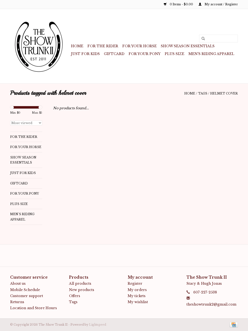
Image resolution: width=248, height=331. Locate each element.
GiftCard (114, 54)
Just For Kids (85, 54)
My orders (137, 290)
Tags (202, 93)
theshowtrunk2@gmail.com (211, 304)
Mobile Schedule (25, 290)
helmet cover (224, 93)
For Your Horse (139, 46)
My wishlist (138, 302)
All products (80, 283)
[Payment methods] (233, 324)
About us (18, 283)
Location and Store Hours (33, 308)
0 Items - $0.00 (181, 4)
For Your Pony (145, 54)
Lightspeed (97, 324)
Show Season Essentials (188, 46)
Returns (17, 302)
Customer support (26, 296)
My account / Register (221, 4)
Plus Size (174, 54)
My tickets (137, 296)
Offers (74, 296)
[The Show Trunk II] (40, 46)
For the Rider (102, 46)
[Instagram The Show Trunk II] (128, 255)
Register (135, 283)
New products (81, 290)
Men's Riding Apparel (211, 54)
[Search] (201, 39)
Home (77, 46)
